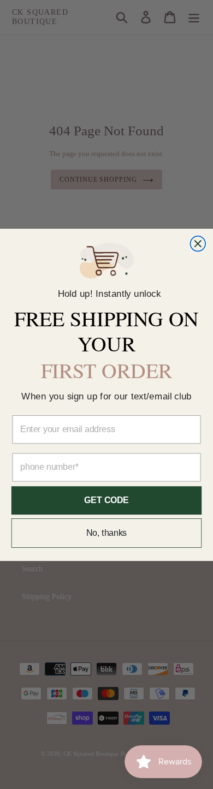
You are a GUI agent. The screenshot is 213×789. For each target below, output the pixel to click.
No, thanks (106, 532)
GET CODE (106, 500)
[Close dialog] (197, 243)
